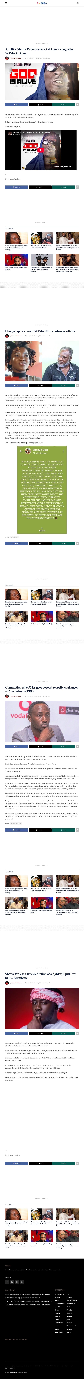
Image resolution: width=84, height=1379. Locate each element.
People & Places (72, 1300)
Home (7, 1366)
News (68, 1294)
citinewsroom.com (16, 823)
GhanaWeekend (13, 1372)
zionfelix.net (14, 537)
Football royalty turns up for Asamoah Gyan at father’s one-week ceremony (67, 626)
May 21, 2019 (29, 58)
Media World (59, 1323)
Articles (57, 1297)
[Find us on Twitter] (12, 1282)
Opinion (69, 1297)
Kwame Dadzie (16, 58)
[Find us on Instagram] (17, 1282)
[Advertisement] (44, 23)
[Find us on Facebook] (7, 1282)
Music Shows (59, 1332)
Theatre (69, 1323)
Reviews (69, 1316)
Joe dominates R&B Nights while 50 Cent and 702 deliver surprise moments (41, 269)
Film (29, 1366)
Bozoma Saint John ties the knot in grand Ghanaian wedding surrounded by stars (67, 248)
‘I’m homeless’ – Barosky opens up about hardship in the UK (41, 247)
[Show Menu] (6, 3)
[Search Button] (78, 3)
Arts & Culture (38, 1366)
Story (68, 1319)
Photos (69, 1307)
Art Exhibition (59, 1294)
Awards (57, 1300)
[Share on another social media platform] (77, 104)
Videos (69, 1332)
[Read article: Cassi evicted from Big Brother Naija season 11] (16, 260)
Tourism (69, 1329)
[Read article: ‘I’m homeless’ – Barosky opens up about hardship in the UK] (42, 238)
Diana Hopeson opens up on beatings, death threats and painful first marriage (16, 248)
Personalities (71, 1304)
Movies (57, 1326)
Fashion (57, 1313)
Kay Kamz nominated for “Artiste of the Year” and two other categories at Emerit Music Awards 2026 (67, 269)
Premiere (70, 1310)
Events (57, 1310)
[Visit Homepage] (42, 3)
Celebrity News (59, 1304)
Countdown (58, 1307)
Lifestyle (57, 1319)
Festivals (57, 1316)
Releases (69, 1313)
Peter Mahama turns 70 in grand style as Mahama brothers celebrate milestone (15, 626)
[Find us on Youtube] (22, 1282)
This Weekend (71, 1326)
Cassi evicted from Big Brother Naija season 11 (16, 268)
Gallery (69, 1366)
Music (57, 1329)
